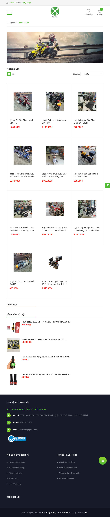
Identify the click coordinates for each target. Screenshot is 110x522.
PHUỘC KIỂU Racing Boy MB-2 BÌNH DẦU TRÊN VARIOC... (45, 322)
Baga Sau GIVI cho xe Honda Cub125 (22, 282)
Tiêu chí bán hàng (16, 468)
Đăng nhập (26, 2)
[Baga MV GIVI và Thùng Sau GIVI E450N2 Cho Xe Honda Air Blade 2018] (23, 155)
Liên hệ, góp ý (15, 484)
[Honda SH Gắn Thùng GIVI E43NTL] (23, 101)
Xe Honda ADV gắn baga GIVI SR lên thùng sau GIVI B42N (55, 282)
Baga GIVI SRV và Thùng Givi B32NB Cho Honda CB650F (54, 229)
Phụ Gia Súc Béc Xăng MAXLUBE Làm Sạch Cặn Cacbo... (45, 374)
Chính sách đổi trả (67, 462)
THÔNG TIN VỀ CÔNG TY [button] (18, 455)
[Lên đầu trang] (103, 513)
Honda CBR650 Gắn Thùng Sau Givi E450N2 (86, 175)
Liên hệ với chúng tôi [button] (18, 403)
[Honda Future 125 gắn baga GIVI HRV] (55, 101)
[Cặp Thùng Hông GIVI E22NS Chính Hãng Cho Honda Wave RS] (87, 209)
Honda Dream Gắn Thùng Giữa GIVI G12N (85, 121)
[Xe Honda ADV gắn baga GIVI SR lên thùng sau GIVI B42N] (55, 262)
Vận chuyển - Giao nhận (69, 473)
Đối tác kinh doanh (17, 462)
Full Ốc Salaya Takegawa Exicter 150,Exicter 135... (43, 339)
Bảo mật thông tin (66, 478)
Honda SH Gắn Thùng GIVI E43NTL (21, 121)
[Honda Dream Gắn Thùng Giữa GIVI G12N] (87, 101)
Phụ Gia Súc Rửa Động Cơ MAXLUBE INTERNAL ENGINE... (46, 357)
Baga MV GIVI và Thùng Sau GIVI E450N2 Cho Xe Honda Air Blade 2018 (22, 175)
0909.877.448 (26, 422)
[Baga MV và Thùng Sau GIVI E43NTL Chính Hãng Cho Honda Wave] (55, 155)
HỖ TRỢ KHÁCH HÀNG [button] (67, 455)
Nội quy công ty (15, 473)
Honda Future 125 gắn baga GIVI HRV (54, 121)
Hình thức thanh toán (68, 468)
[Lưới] (9, 74)
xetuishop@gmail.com (28, 430)
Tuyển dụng (14, 478)
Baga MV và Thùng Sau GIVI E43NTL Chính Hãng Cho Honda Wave (54, 175)
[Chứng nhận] (17, 438)
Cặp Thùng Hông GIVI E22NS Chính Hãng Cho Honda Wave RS (87, 229)
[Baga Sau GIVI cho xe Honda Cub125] (23, 262)
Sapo (86, 512)
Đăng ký (13, 2)
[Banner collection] (55, 47)
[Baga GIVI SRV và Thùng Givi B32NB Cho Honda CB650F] (55, 209)
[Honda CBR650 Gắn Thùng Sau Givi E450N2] (87, 155)
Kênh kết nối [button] (13, 497)
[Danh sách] (13, 74)
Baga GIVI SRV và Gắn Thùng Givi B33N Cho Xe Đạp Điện (22, 229)
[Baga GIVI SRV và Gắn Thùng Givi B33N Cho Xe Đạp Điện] (23, 209)
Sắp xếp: (76, 74)
